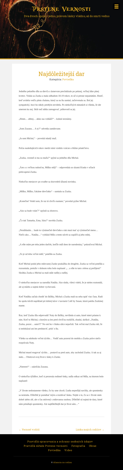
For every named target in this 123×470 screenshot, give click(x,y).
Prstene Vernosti (61, 9)
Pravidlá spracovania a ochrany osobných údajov (60, 441)
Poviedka (68, 79)
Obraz (92, 445)
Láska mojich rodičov (90, 429)
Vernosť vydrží (29, 429)
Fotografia (78, 445)
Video (68, 450)
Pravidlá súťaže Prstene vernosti (46, 445)
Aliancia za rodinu (62, 462)
